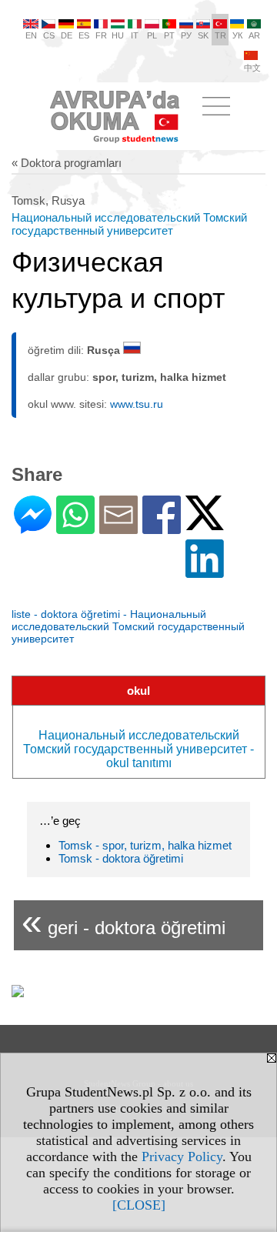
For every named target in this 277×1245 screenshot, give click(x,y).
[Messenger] (33, 527)
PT (169, 35)
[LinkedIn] (204, 571)
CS (49, 35)
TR (220, 35)
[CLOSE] (138, 1205)
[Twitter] (204, 523)
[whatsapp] (75, 527)
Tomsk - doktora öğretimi (120, 858)
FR (101, 35)
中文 (252, 67)
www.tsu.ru (136, 404)
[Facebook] (161, 527)
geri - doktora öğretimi (123, 921)
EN (31, 35)
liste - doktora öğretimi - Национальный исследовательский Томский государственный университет (128, 626)
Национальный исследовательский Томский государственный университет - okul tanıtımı (138, 749)
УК (237, 35)
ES (83, 35)
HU (118, 35)
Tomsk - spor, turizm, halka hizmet (145, 845)
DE (66, 35)
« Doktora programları (67, 162)
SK (203, 35)
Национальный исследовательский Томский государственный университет (129, 224)
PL (152, 35)
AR (254, 35)
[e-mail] (118, 527)
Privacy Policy (182, 1156)
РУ (186, 35)
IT (134, 35)
